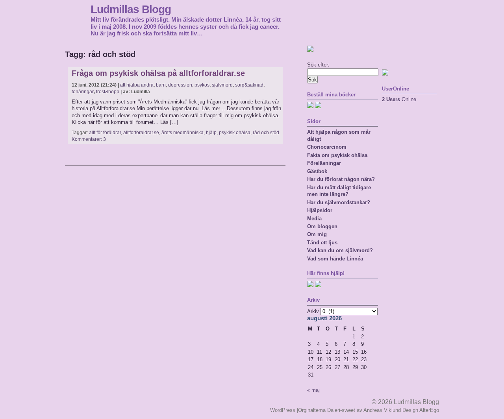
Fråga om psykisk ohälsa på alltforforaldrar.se (158, 73)
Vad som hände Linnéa (335, 259)
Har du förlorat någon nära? (341, 179)
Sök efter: (318, 65)
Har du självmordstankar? (338, 202)
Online (399, 99)
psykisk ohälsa (234, 132)
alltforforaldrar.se (141, 132)
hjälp (211, 132)
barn (161, 85)
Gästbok (317, 171)
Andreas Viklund (382, 410)
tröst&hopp (107, 91)
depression (180, 85)
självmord (222, 85)
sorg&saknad (249, 85)
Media (314, 218)
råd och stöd (266, 132)
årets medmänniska (182, 132)
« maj (313, 390)
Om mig (317, 234)
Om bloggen (322, 226)
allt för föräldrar (105, 132)
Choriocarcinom (326, 147)
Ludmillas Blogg (131, 9)
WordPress (282, 410)
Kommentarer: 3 (89, 139)
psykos (202, 85)
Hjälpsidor (319, 210)
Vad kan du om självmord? (340, 250)
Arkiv (313, 311)
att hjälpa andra (137, 85)
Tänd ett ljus (322, 242)
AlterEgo (429, 410)
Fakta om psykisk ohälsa (337, 155)
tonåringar (83, 91)
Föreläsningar (324, 163)
